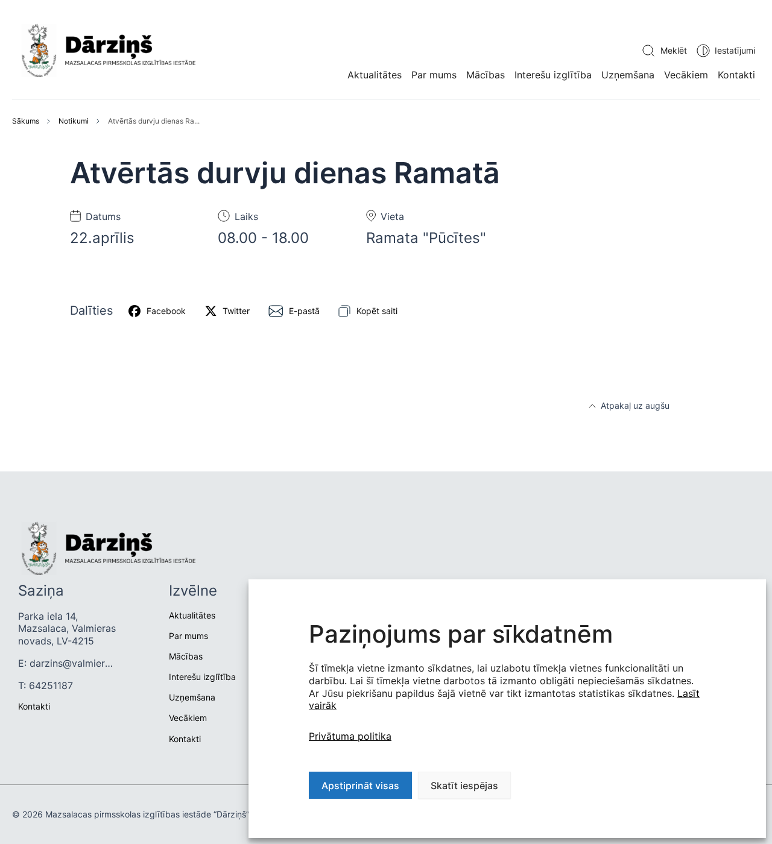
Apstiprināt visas (360, 785)
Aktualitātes (374, 75)
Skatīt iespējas (464, 785)
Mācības (485, 75)
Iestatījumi (735, 50)
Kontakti (736, 75)
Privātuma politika (350, 736)
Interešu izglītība (553, 75)
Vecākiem (686, 75)
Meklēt (673, 50)
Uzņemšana (627, 75)
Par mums (434, 75)
